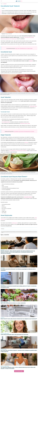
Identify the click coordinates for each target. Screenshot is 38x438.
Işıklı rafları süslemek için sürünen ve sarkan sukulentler (13, 303)
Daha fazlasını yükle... (19, 371)
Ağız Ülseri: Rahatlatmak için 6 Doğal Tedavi (23, 48)
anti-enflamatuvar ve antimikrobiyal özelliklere (18, 150)
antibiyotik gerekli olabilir (25, 123)
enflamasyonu (14, 222)
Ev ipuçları (2, 317)
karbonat (26, 142)
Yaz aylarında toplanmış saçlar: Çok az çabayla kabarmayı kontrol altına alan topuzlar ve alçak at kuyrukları (18, 368)
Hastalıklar (5, 3)
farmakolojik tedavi (33, 106)
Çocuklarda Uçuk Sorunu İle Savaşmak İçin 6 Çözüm (24, 131)
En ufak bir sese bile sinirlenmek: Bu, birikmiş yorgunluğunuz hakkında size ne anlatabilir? (18, 270)
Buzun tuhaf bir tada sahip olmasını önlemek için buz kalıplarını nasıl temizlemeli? (19, 318)
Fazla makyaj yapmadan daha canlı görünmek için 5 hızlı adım (14, 334)
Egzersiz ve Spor (3, 349)
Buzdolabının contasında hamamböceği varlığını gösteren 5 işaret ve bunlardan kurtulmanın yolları (18, 286)
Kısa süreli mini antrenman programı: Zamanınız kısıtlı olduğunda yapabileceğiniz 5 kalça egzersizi (19, 351)
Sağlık (2, 3)
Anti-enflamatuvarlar (6, 121)
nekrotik (31, 60)
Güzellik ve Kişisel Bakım (5, 333)
